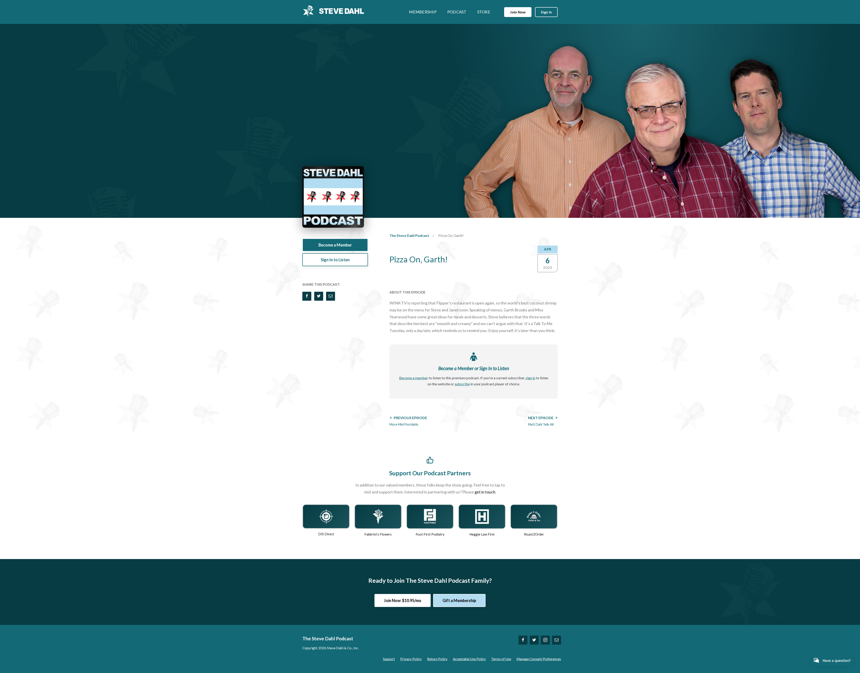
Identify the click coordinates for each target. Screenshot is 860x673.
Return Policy (437, 659)
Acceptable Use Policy (469, 659)
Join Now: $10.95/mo (402, 600)
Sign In (546, 12)
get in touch (485, 491)
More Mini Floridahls (408, 421)
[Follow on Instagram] (545, 640)
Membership (422, 11)
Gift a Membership (459, 600)
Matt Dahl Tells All (541, 421)
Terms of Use (501, 659)
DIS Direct (326, 534)
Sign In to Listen (335, 259)
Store (483, 11)
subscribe (462, 384)
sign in (530, 378)
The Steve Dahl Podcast (409, 235)
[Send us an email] (556, 640)
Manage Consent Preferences (538, 659)
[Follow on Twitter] (534, 640)
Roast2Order (534, 534)
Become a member (413, 378)
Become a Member (335, 244)
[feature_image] (326, 516)
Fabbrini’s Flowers (378, 534)
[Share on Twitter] (318, 296)
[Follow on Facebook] (522, 640)
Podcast (457, 11)
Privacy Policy (411, 659)
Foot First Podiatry (430, 534)
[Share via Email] (330, 296)
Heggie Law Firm (481, 534)
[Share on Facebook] (306, 296)
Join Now (518, 12)
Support (389, 659)
